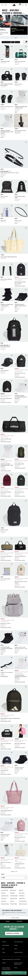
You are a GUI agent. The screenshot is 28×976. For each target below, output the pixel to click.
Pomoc (15, 948)
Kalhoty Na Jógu (5, 904)
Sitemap (16, 945)
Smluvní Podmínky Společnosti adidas (6, 968)
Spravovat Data (17, 959)
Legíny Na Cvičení (3, 901)
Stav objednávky (5, 945)
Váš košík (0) (19, 921)
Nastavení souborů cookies (8, 959)
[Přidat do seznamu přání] (12, 47)
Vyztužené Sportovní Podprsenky (13, 893)
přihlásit (8, 921)
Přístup (15, 967)
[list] (12, 42)
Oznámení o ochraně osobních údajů (18, 963)
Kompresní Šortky (21, 893)
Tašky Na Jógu (13, 898)
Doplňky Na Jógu (22, 898)
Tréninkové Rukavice (3, 898)
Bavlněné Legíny (23, 904)
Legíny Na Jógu (4, 895)
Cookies (4, 962)
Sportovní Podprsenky (4, 893)
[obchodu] (14, 5)
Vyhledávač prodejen (18, 952)
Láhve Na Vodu (4, 890)
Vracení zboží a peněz (18, 941)
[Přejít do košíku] (25, 5)
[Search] (22, 5)
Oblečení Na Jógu (13, 890)
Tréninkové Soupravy (21, 896)
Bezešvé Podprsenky (22, 890)
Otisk (3, 948)
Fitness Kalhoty (22, 901)
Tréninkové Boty (14, 895)
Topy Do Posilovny (12, 901)
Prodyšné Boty (13, 904)
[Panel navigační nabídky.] (2, 5)
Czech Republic (16, 974)
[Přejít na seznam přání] (5, 5)
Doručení (4, 941)
